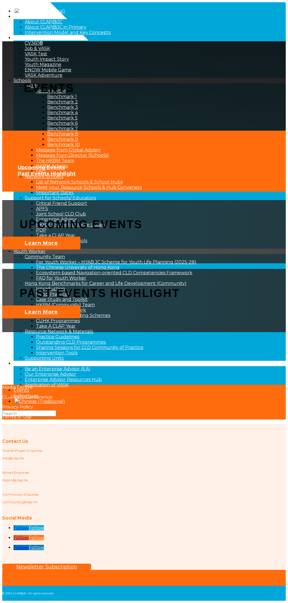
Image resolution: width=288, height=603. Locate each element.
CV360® (34, 43)
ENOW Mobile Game (48, 69)
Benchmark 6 (62, 123)
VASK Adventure (43, 75)
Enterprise (25, 363)
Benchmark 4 (62, 112)
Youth (20, 37)
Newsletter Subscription (46, 567)
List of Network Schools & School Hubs (79, 182)
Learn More (41, 243)
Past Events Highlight (47, 174)
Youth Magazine (43, 64)
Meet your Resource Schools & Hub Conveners (89, 187)
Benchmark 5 (62, 118)
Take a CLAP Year (55, 235)
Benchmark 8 (62, 134)
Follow (36, 528)
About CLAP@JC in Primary (55, 27)
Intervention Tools (56, 352)
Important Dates (54, 192)
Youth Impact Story (47, 59)
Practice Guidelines (57, 336)
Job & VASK (37, 48)
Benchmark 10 (63, 144)
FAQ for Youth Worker (61, 278)
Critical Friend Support (61, 203)
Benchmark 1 (62, 96)
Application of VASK (47, 384)
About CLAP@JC (32, 16)
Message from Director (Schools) (72, 155)
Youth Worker (30, 251)
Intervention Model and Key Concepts (68, 32)
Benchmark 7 (62, 128)
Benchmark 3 (62, 107)
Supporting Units (44, 358)
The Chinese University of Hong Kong (78, 267)
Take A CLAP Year (56, 326)
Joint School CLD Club (61, 214)
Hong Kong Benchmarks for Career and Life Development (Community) (105, 283)
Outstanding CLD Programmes (71, 342)
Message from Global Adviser (68, 150)
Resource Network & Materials (59, 331)
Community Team (45, 256)
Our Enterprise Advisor (50, 374)
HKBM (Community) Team (65, 304)
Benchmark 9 (62, 139)
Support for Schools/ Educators (60, 198)
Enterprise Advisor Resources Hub (63, 379)
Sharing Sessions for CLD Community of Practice (89, 347)
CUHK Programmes (58, 320)
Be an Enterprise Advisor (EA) (57, 368)
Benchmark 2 (62, 102)
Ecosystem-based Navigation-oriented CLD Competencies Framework (114, 272)
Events (21, 390)
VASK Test (36, 53)
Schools (22, 80)
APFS (42, 208)
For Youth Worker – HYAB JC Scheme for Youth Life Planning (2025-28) (116, 262)
